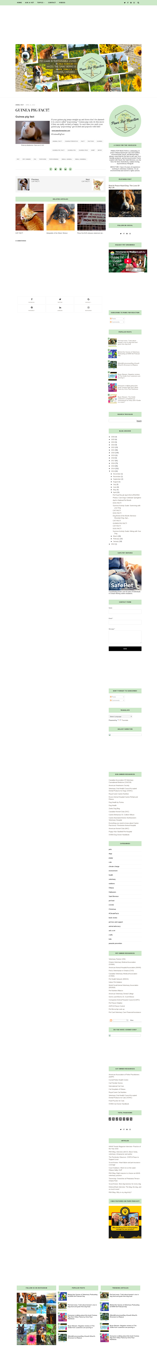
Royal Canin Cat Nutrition (117, 1092)
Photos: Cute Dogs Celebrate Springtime (127, 498)
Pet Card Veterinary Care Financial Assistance (125, 1012)
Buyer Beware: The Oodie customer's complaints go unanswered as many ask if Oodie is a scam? (129, 399)
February (116, 539)
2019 (113, 455)
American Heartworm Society (119, 785)
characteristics (71, 141)
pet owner (27, 159)
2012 (113, 544)
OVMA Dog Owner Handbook (119, 835)
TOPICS (40, 2)
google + (88, 302)
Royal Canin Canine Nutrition (119, 794)
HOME (19, 2)
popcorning (54, 159)
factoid (91, 141)
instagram (88, 310)
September (117, 479)
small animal (67, 159)
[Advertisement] (78, 23)
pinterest (31, 310)
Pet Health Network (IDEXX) (119, 979)
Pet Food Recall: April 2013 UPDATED (126, 495)
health (111, 875)
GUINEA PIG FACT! (120, 523)
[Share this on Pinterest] (60, 169)
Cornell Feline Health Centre (118, 1080)
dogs (110, 853)
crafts (111, 935)
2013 (113, 471)
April (115, 492)
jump (93, 150)
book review (113, 918)
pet (18, 159)
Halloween (112, 892)
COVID (111, 905)
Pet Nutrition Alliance (116, 990)
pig (35, 159)
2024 (113, 442)
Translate (125, 720)
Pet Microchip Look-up (116, 1009)
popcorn (42, 159)
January (116, 541)
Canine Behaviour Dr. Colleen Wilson (121, 815)
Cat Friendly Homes (116, 1083)
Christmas (112, 909)
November (117, 476)
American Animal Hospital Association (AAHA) (125, 967)
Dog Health (113, 805)
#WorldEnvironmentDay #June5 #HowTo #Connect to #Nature (128, 364)
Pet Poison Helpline (115, 1003)
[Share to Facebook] (50, 169)
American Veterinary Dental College (121, 994)
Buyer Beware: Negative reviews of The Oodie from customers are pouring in (129, 376)
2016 (113, 463)
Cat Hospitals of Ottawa (117, 1089)
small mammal (80, 159)
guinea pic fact (59, 150)
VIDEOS (62, 2)
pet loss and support (116, 922)
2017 (113, 460)
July (114, 484)
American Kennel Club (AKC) (119, 828)
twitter (60, 302)
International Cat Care (116, 1086)
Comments (115, 322)
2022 (113, 447)
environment (113, 871)
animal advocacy (115, 926)
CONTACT (52, 2)
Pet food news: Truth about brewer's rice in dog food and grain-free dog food (127, 342)
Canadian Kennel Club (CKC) (119, 811)
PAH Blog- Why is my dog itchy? (120, 1192)
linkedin (59, 310)
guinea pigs (83, 150)
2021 (113, 450)
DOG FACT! (117, 503)
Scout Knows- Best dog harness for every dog (125, 1184)
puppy (111, 858)
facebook (31, 302)
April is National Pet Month (122, 500)
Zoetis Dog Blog (114, 808)
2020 (113, 453)
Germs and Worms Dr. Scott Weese (121, 997)
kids (110, 939)
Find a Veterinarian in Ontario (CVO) (121, 970)
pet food (111, 901)
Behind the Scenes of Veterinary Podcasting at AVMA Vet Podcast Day (129, 353)
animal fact (19, 104)
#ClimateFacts (114, 913)
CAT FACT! (117, 510)
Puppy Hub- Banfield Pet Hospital (120, 831)
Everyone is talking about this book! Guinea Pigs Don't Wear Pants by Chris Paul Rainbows (128, 387)
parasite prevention (115, 943)
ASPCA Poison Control (117, 1006)
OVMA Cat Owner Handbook (119, 1104)
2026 (113, 437)
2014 (113, 468)
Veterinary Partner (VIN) (117, 959)
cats (110, 862)
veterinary (112, 879)
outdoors (112, 883)
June (115, 487)
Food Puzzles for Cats (116, 1101)
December (117, 474)
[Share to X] (55, 169)
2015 (113, 466)
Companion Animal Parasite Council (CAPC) (124, 1000)
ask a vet (112, 930)
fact (83, 141)
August (115, 482)
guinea (99, 141)
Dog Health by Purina (116, 802)
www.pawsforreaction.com (61, 130)
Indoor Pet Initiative (115, 982)
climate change (114, 866)
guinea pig (72, 150)
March (115, 536)
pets (110, 849)
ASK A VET (29, 2)
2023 (113, 445)
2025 (113, 439)
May (115, 490)
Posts (113, 318)
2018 (113, 458)
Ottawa (111, 888)
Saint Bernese (114, 896)
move (100, 150)
